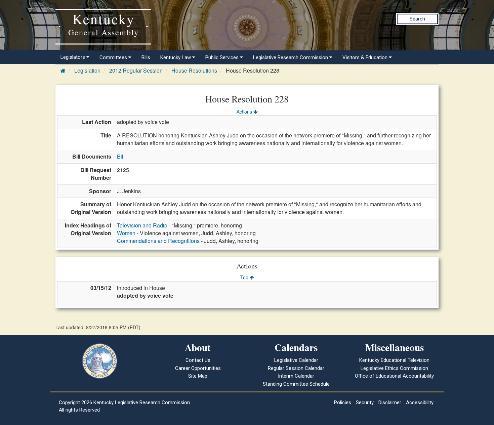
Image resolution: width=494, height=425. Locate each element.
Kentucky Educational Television (394, 360)
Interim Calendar (296, 376)
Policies (342, 402)
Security (365, 402)
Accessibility (420, 402)
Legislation (87, 70)
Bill (121, 156)
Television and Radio (142, 225)
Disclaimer (389, 402)
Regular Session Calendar (296, 368)
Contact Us (198, 360)
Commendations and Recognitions (158, 241)
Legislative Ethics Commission (394, 368)
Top (245, 277)
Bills (145, 57)
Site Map (197, 376)
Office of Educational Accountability (394, 376)
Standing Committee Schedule (296, 384)
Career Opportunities (198, 368)
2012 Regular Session (136, 70)
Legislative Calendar (296, 360)
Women (126, 233)
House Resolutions (194, 70)
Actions (245, 111)
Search (417, 19)
